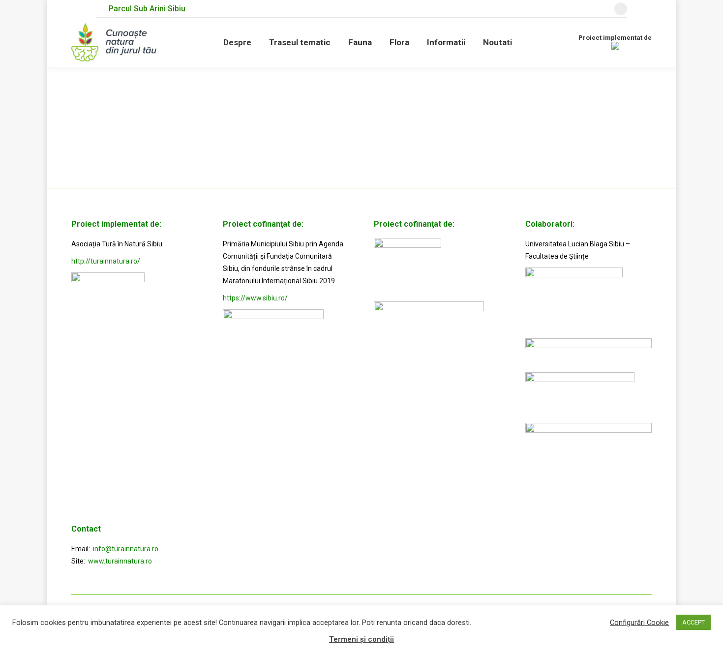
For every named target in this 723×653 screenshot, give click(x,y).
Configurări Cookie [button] (639, 622)
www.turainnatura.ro (120, 561)
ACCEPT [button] (693, 622)
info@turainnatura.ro (125, 549)
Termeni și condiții (361, 639)
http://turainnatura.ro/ (105, 261)
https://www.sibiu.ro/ (255, 298)
